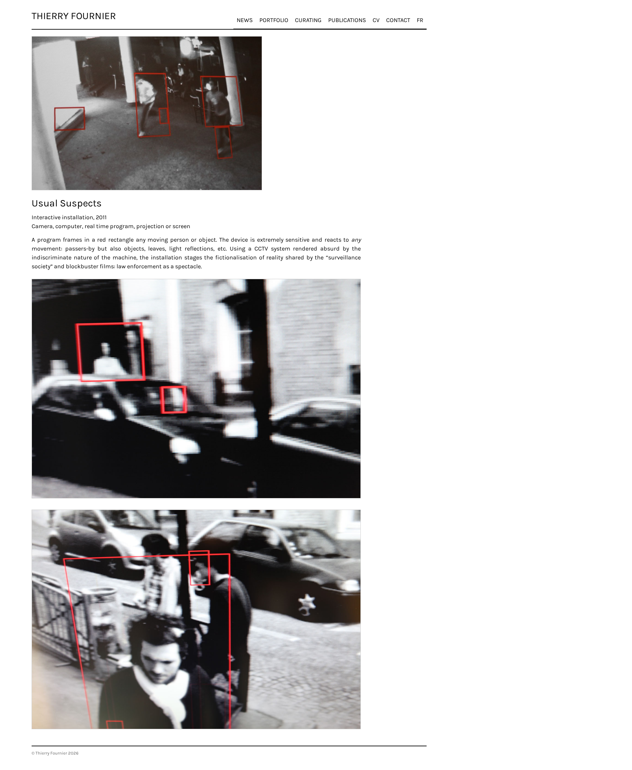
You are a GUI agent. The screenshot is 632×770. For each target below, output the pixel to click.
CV (376, 20)
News (245, 20)
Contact (398, 20)
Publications (347, 20)
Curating (308, 20)
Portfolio (273, 20)
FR (420, 20)
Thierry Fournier (74, 16)
